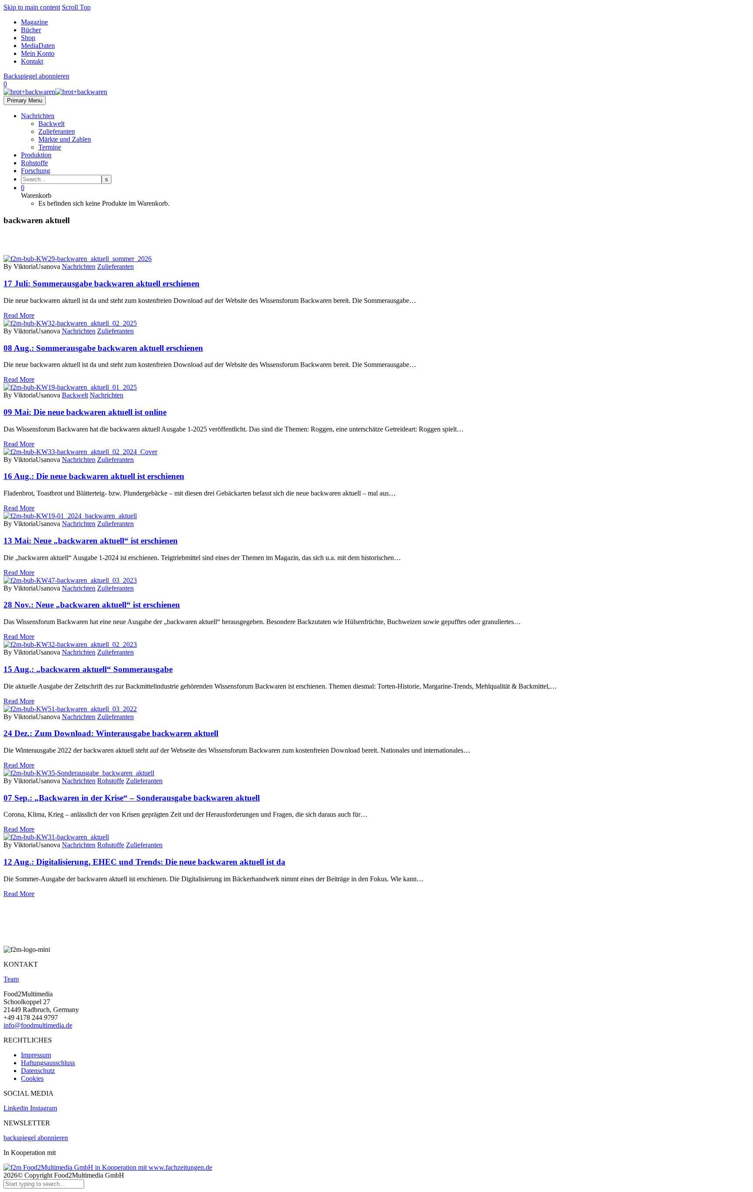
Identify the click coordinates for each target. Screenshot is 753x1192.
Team (11, 979)
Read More (18, 315)
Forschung (35, 170)
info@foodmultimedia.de (37, 1025)
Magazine (34, 22)
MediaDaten (38, 45)
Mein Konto (37, 53)
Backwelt (51, 123)
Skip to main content (31, 7)
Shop (28, 37)
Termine (49, 147)
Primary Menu (24, 100)
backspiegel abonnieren (35, 1137)
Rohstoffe (34, 162)
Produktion (36, 155)
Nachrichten (37, 115)
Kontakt (32, 61)
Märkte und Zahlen (64, 139)
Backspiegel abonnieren (36, 76)
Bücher (31, 30)
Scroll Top (76, 7)
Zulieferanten (56, 131)
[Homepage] (55, 91)
